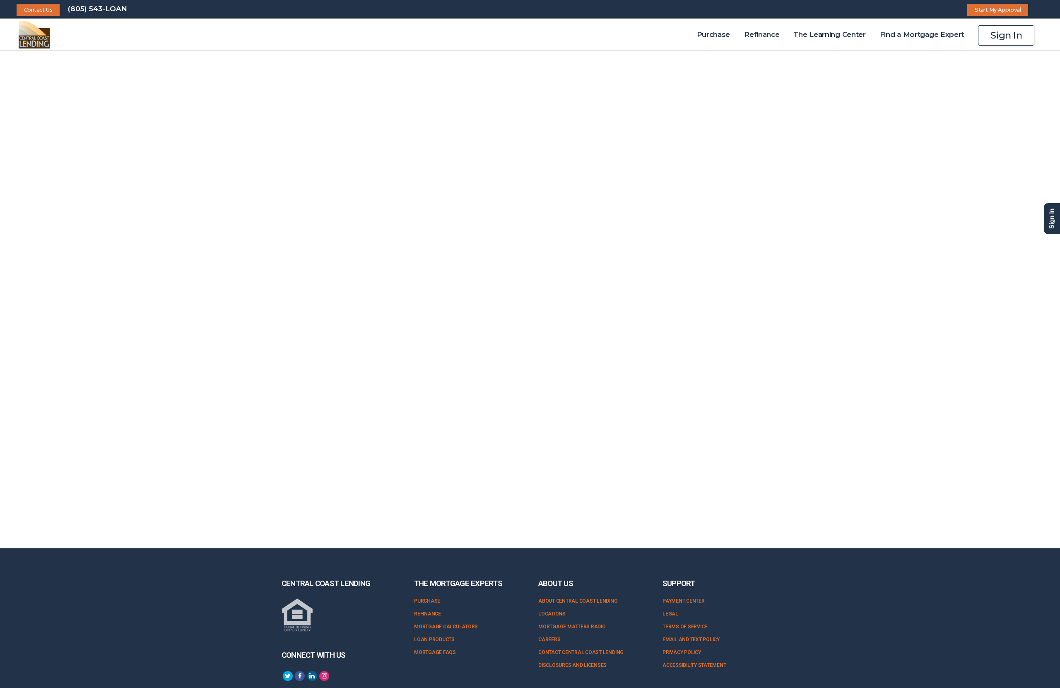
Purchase (427, 601)
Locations (552, 614)
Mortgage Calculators (446, 627)
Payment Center (683, 601)
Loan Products (434, 639)
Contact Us (38, 9)
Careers (549, 639)
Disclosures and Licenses (572, 665)
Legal (670, 614)
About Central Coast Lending (578, 601)
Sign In (1006, 35)
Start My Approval (998, 9)
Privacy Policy (681, 652)
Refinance (427, 614)
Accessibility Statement (694, 665)
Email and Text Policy (691, 639)
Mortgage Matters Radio (572, 627)
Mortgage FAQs (435, 652)
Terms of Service (684, 627)
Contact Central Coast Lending (581, 652)
